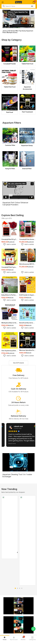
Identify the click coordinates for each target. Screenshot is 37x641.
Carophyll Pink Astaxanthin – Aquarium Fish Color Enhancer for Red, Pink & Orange (27, 239)
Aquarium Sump (27, 145)
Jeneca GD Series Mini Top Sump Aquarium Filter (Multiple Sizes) (17, 31)
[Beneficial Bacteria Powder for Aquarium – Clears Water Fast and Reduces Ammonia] (27, 312)
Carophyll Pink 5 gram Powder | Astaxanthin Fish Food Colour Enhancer (9, 267)
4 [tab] (21, 588)
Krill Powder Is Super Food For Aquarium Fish (27, 295)
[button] (34, 2)
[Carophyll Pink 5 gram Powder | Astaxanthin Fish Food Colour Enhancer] (9, 257)
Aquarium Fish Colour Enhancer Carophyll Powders (15, 204)
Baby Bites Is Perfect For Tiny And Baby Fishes (9, 295)
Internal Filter (27, 168)
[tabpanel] (10, 527)
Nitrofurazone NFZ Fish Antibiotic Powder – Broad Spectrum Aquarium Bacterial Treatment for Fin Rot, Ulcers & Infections (27, 264)
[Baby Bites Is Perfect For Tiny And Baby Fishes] (9, 285)
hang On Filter (10, 168)
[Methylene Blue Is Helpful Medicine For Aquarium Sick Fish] (9, 312)
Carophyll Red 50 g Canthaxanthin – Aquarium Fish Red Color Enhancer (9, 239)
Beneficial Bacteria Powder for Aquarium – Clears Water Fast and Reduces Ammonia (27, 323)
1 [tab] (15, 588)
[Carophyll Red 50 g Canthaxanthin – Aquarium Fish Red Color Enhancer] (9, 229)
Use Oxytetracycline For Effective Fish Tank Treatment (9, 350)
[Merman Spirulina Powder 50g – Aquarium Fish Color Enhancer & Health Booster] (27, 340)
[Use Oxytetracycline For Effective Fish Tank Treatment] (9, 340)
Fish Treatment (27, 112)
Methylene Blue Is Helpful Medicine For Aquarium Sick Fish (9, 323)
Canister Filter (10, 145)
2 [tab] (17, 588)
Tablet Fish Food (27, 64)
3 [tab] (19, 588)
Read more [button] (8, 443)
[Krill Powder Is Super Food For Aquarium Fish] (27, 285)
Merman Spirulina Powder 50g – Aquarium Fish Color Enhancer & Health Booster (27, 350)
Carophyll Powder (9, 64)
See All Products (18, 363)
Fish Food (9, 112)
